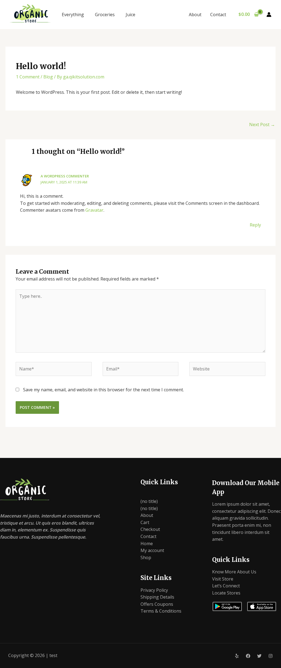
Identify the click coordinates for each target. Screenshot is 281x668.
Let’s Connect (226, 586)
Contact (218, 15)
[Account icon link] (268, 14)
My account (152, 550)
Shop (145, 557)
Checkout (150, 529)
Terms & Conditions (160, 611)
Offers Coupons (156, 604)
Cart (144, 522)
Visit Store (222, 579)
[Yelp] (237, 656)
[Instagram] (270, 656)
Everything (73, 15)
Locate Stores (226, 593)
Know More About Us (234, 572)
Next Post (262, 124)
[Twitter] (259, 656)
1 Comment (28, 77)
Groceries (105, 15)
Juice (130, 15)
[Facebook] (248, 656)
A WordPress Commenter (65, 176)
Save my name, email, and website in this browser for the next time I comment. (103, 390)
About (195, 15)
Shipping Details (157, 597)
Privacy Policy (154, 590)
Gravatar (94, 210)
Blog (48, 77)
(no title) (149, 501)
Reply (255, 225)
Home (146, 543)
